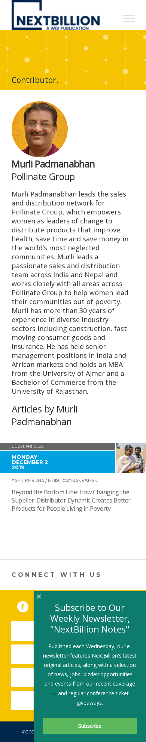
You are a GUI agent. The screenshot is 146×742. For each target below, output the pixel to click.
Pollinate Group (37, 211)
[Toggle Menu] (129, 18)
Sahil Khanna (28, 480)
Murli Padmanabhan (73, 480)
